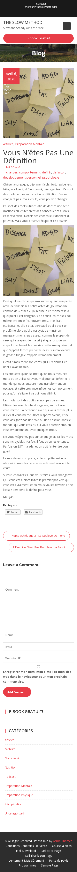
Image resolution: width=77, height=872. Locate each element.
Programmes (27, 865)
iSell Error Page (51, 851)
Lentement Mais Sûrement (26, 860)
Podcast (10, 777)
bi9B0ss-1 (13, 167)
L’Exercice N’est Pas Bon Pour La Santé (39, 547)
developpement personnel (22, 177)
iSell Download (26, 851)
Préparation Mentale (29, 144)
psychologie (50, 177)
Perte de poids (58, 860)
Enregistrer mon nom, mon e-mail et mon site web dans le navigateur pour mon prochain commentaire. (37, 676)
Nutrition (10, 767)
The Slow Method (22, 22)
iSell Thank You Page (38, 856)
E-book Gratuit (38, 38)
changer (11, 172)
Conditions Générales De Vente (26, 846)
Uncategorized (14, 813)
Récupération (13, 804)
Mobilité (10, 749)
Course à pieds (62, 846)
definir (46, 172)
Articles (8, 144)
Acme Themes (62, 841)
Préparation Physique (19, 795)
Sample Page (50, 865)
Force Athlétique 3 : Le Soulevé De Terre (39, 536)
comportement (29, 172)
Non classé (12, 758)
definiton (59, 172)
